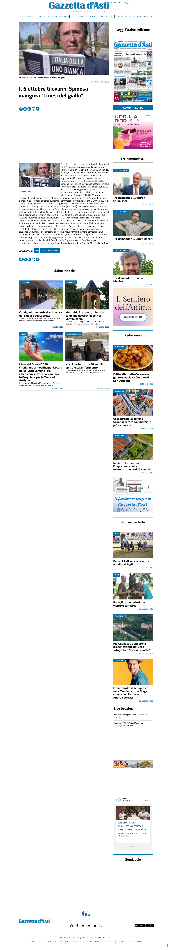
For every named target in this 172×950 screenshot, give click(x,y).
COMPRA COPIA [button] (133, 108)
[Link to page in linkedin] (29, 109)
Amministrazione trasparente (77, 942)
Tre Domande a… (91, 17)
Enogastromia (63, 17)
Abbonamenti (59, 942)
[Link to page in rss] (89, 925)
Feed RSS (32, 942)
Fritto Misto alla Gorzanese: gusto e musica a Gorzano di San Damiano (131, 377)
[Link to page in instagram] (71, 925)
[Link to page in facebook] (21, 109)
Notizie (22, 17)
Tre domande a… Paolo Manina (128, 279)
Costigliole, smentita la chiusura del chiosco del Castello (40, 314)
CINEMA (54, 17)
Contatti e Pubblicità (45, 942)
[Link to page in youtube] (83, 925)
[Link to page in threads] (38, 109)
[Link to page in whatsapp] (33, 109)
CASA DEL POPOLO (50, 250)
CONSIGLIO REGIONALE (144, 17)
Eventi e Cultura (44, 17)
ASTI (36, 250)
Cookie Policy (121, 942)
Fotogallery (130, 17)
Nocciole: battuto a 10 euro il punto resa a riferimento (84, 365)
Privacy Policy (109, 942)
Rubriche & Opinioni (106, 17)
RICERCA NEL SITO (118, 3)
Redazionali (119, 17)
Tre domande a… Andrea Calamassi (129, 199)
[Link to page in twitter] (25, 109)
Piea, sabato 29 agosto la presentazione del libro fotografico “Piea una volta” (131, 647)
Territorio (80, 17)
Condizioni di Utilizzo (136, 942)
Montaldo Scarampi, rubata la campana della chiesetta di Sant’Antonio (84, 315)
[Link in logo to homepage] (40, 920)
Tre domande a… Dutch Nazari (133, 238)
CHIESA (34, 17)
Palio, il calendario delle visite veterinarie (129, 604)
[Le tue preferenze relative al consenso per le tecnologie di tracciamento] (167, 945)
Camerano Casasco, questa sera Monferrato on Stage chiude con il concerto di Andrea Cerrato (130, 692)
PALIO (29, 17)
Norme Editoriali (96, 942)
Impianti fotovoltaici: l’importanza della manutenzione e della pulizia (132, 466)
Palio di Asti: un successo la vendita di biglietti (131, 562)
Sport (72, 17)
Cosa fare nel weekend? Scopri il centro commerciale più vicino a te (132, 422)
